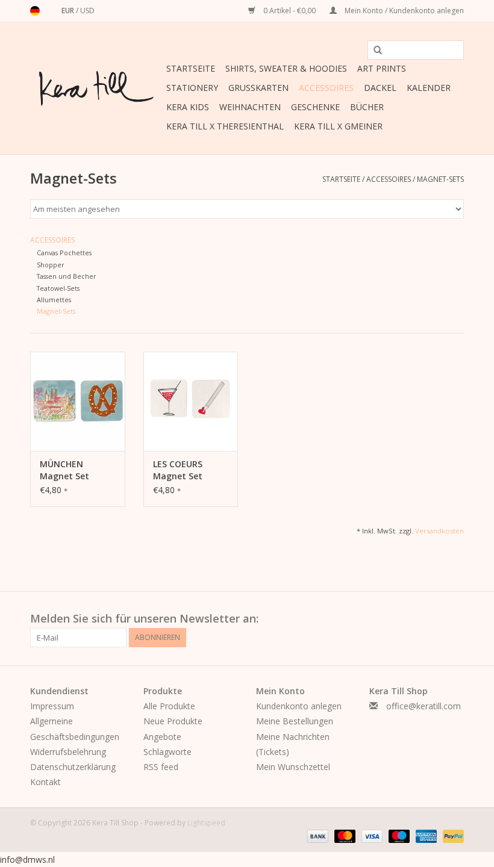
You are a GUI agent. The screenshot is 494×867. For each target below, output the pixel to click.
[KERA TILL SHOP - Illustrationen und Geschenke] (96, 88)
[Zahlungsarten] (316, 835)
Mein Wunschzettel (293, 766)
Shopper (50, 264)
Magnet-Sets (440, 179)
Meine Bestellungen (294, 721)
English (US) (50, 11)
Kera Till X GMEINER (338, 126)
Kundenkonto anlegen (299, 706)
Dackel (380, 87)
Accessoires (326, 87)
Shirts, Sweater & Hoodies (286, 68)
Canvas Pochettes (64, 252)
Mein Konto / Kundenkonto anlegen (403, 10)
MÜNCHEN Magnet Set (64, 470)
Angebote (162, 736)
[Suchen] (373, 50)
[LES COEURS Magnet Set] (191, 401)
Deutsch (35, 11)
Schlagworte (167, 751)
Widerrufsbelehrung (68, 751)
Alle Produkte (169, 706)
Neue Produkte (172, 721)
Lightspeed (206, 823)
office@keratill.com (423, 706)
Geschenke (315, 107)
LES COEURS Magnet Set (177, 470)
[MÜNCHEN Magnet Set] (77, 401)
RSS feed (160, 766)
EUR (68, 10)
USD (87, 10)
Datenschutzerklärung (73, 766)
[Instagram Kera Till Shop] (454, 619)
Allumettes (54, 299)
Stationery (192, 87)
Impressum (52, 706)
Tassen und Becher (66, 276)
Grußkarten (258, 87)
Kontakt (45, 782)
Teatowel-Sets (58, 288)
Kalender (429, 87)
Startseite (190, 68)
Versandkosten (439, 530)
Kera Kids (187, 107)
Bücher (367, 107)
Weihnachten (250, 107)
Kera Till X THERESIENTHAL (225, 126)
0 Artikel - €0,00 (289, 10)
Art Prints (381, 68)
